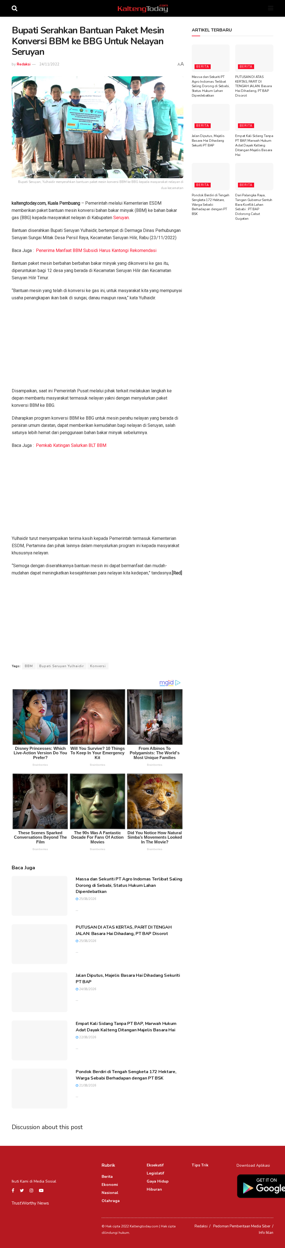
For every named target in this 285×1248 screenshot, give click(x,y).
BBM (29, 666)
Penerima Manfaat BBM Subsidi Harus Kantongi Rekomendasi (96, 250)
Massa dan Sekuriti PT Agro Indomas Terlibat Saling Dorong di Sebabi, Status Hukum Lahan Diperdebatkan (129, 885)
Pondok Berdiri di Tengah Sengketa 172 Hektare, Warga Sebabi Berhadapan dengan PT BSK (126, 1075)
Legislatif (155, 1173)
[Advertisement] (97, 346)
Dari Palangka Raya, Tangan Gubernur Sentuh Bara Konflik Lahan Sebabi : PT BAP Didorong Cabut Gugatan (253, 207)
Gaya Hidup (158, 1181)
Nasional (110, 1192)
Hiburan (154, 1189)
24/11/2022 (49, 64)
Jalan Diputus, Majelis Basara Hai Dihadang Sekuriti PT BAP (208, 141)
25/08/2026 (87, 899)
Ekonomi (110, 1184)
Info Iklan (266, 1232)
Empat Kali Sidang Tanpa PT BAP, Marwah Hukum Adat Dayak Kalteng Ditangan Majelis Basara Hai (126, 1027)
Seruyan (121, 217)
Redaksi (23, 64)
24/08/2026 (87, 989)
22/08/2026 (87, 1037)
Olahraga (111, 1200)
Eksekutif (155, 1165)
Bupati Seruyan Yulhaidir (61, 666)
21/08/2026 (87, 1085)
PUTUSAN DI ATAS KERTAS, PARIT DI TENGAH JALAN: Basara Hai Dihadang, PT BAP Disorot (124, 930)
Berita (202, 67)
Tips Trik (200, 1165)
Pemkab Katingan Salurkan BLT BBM (71, 445)
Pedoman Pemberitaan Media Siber (242, 1226)
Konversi (98, 666)
